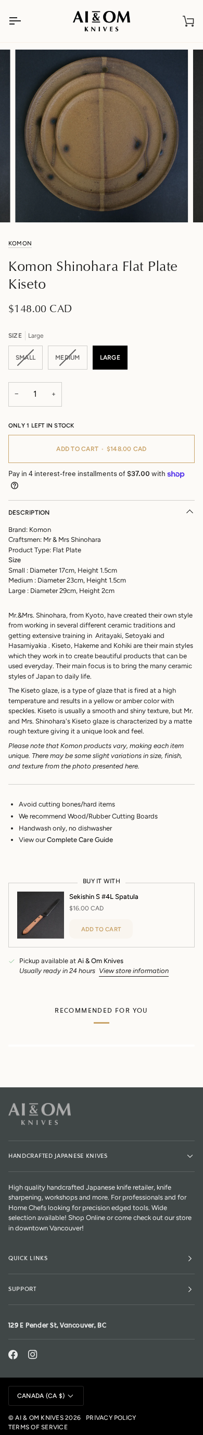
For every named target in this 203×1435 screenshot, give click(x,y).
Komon (20, 243)
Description (29, 512)
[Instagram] (32, 1354)
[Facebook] (13, 1354)
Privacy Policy (111, 1417)
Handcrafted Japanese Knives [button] (58, 1156)
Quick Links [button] (28, 1258)
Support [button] (22, 1289)
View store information (134, 971)
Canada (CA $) (41, 1396)
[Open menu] (24, 21)
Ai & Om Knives (39, 1417)
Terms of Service (38, 1427)
